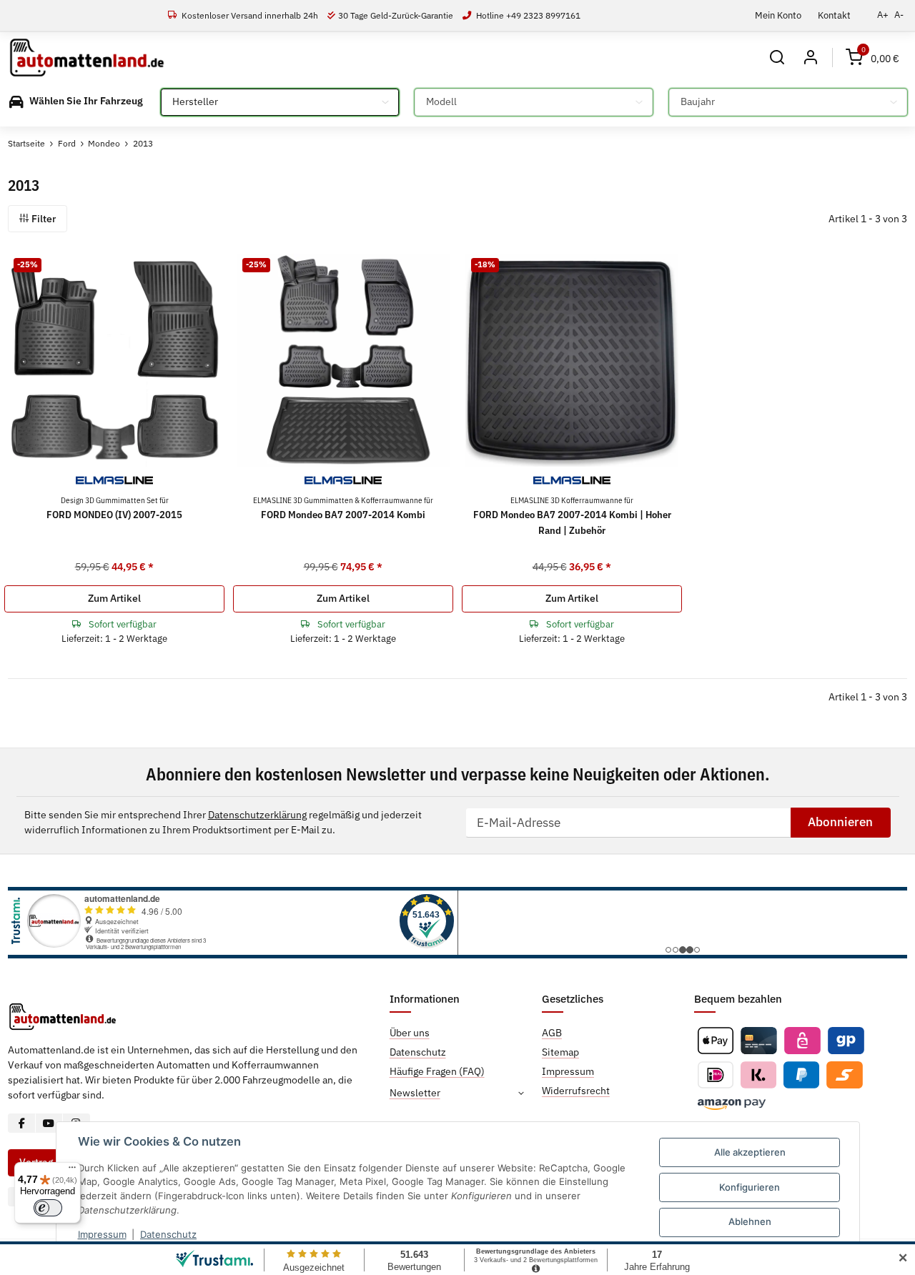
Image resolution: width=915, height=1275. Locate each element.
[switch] (48, 1207)
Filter (42, 218)
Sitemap (560, 1052)
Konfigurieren (749, 1187)
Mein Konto (778, 15)
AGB (552, 1032)
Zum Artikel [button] (114, 598)
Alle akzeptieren (750, 1152)
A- (899, 15)
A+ (883, 15)
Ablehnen (749, 1221)
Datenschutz (168, 1234)
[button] (777, 57)
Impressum (102, 1234)
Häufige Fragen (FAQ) (437, 1071)
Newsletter (415, 1092)
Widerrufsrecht (576, 1090)
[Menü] (72, 1170)
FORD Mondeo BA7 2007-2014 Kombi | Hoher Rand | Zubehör (572, 515)
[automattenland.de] (87, 58)
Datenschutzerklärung (257, 814)
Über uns (410, 1032)
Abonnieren (840, 822)
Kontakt (834, 15)
